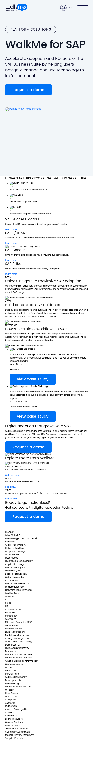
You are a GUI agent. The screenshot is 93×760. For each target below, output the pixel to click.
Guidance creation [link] (15, 577)
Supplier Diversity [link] (14, 738)
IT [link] (6, 600)
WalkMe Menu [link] (12, 593)
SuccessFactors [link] (13, 629)
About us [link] (10, 703)
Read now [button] (10, 487)
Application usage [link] (15, 564)
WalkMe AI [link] (10, 542)
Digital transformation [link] (17, 635)
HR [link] (6, 606)
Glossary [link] (9, 690)
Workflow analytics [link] (15, 567)
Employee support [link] (15, 632)
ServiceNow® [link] (12, 625)
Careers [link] (9, 712)
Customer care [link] (13, 609)
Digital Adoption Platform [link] (18, 658)
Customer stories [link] (14, 664)
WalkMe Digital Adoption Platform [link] (23, 538)
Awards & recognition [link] (16, 709)
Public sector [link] (12, 613)
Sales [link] (8, 603)
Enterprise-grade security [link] (19, 561)
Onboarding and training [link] (18, 642)
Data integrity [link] (12, 645)
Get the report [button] (13, 475)
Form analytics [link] (13, 571)
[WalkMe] (16, 7)
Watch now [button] (11, 499)
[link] (17, 526)
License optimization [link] (16, 574)
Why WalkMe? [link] (12, 535)
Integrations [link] (11, 558)
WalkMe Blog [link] (12, 683)
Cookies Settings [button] (14, 722)
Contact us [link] (11, 716)
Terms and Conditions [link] (17, 729)
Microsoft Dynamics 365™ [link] (18, 622)
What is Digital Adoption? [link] (18, 654)
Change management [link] (17, 638)
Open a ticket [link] (12, 696)
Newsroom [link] (10, 671)
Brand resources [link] (14, 719)
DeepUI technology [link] (15, 551)
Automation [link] (11, 580)
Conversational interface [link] (18, 590)
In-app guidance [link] (14, 587)
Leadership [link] (11, 706)
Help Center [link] (11, 693)
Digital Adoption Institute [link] (18, 687)
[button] (28, 89)
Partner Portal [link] (12, 674)
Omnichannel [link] (12, 555)
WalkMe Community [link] (16, 677)
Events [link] (8, 667)
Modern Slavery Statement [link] (19, 735)
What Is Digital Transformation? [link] (21, 661)
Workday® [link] (10, 619)
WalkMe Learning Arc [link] (16, 545)
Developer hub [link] (13, 680)
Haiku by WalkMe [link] (14, 548)
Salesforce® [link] (11, 616)
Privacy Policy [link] (12, 725)
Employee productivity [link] (17, 648)
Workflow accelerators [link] (17, 584)
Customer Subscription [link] (17, 732)
